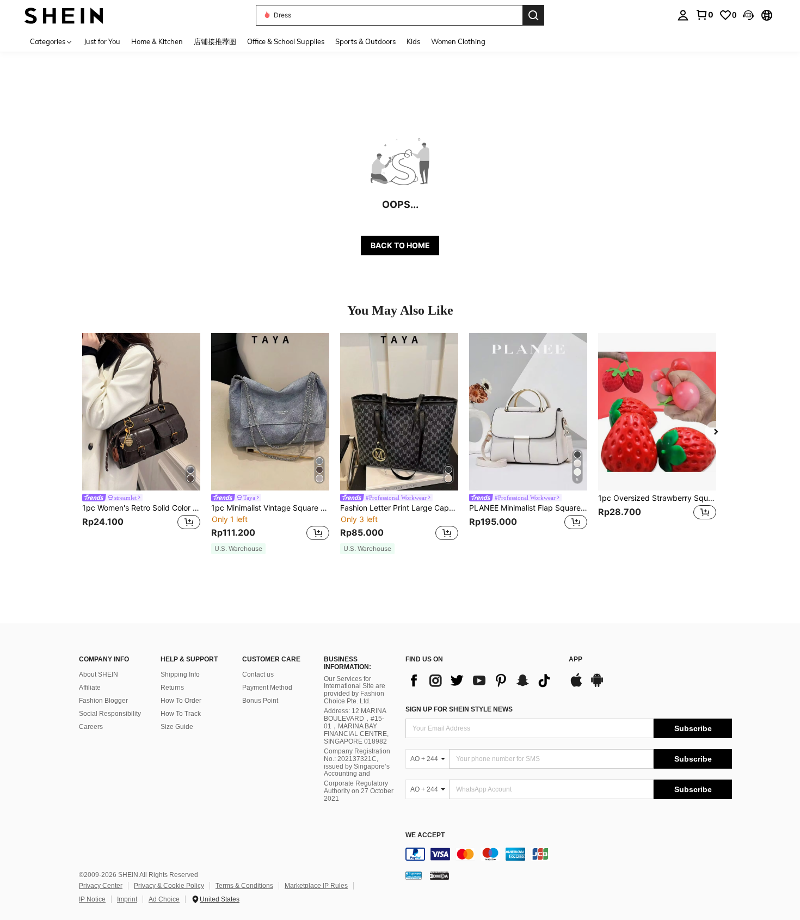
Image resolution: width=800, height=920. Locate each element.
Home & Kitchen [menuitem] (157, 41)
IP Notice (92, 899)
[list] (481, 680)
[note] (238, 548)
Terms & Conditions (244, 886)
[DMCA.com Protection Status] (439, 875)
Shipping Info (180, 674)
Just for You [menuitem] (102, 41)
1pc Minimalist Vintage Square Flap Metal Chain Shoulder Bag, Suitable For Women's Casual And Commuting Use (270, 508)
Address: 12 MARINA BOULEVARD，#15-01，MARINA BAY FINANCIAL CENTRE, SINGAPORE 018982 (356, 726)
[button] (748, 15)
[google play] (597, 685)
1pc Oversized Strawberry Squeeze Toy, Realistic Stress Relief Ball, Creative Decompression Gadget (657, 498)
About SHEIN (98, 674)
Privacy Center (100, 886)
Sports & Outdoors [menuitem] (365, 41)
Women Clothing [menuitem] (458, 41)
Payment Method (267, 687)
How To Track (181, 713)
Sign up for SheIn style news (459, 709)
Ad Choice (164, 899)
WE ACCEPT (425, 835)
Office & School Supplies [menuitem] (285, 41)
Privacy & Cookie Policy (169, 886)
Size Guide (177, 727)
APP (575, 659)
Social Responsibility (110, 713)
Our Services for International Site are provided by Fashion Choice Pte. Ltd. (354, 690)
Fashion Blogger (103, 700)
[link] (704, 14)
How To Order (181, 700)
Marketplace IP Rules (316, 886)
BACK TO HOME (400, 245)
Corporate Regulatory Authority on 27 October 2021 (358, 791)
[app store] (576, 685)
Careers (91, 727)
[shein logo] (63, 15)
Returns (172, 687)
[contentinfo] (568, 854)
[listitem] (141, 438)
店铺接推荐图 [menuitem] (215, 41)
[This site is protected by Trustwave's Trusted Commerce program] (413, 875)
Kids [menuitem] (413, 41)
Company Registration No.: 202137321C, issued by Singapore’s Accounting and (357, 762)
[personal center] (683, 15)
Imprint (127, 899)
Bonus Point (260, 700)
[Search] (533, 15)
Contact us (258, 674)
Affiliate (90, 687)
